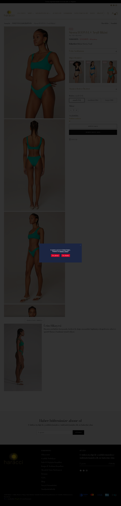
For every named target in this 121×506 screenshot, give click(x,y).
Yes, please (55, 256)
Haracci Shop (63, 251)
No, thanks (65, 256)
